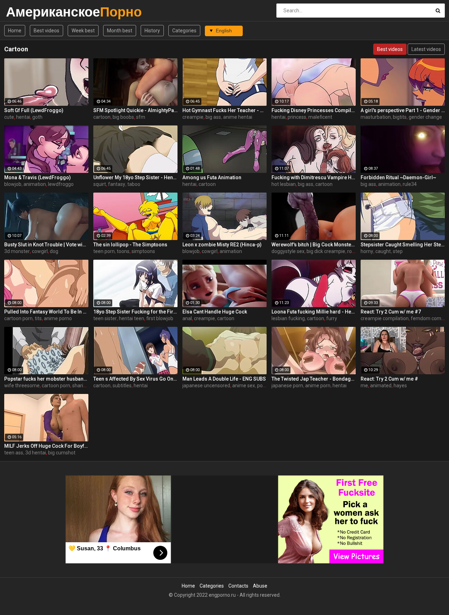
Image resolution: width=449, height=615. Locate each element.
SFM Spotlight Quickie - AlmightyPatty (135, 110)
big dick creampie (326, 251)
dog (54, 251)
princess (297, 117)
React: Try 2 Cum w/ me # (389, 379)
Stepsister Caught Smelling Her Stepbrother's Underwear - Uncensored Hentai (403, 244)
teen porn (104, 251)
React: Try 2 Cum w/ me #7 (391, 312)
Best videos (46, 30)
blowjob (12, 184)
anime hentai (237, 117)
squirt (99, 184)
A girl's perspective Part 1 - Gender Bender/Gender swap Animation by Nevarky (403, 110)
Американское (24, 12)
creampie (192, 117)
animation (35, 184)
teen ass (13, 452)
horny (367, 251)
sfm (140, 117)
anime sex (243, 385)
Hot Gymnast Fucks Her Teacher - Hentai (224, 110)
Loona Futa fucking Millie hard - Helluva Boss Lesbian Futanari (314, 312)
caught (383, 251)
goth (37, 117)
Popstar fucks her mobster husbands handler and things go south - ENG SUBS (46, 379)
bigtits (400, 117)
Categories (184, 30)
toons (123, 251)
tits (38, 318)
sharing (80, 385)
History (152, 30)
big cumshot (61, 452)
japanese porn (287, 385)
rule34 (410, 184)
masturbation (376, 117)
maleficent (320, 117)
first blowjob (159, 318)
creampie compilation (385, 318)
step (398, 251)
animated (380, 385)
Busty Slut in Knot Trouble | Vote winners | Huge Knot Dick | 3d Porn (46, 244)
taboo (133, 184)
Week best (83, 30)
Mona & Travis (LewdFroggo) (37, 177)
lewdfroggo (61, 184)
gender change (425, 117)
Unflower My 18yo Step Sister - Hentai (135, 177)
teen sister (105, 318)
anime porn (317, 385)
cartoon (101, 117)
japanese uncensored (206, 385)
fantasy (116, 184)
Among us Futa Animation (211, 177)
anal (187, 318)
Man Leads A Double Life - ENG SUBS (224, 379)
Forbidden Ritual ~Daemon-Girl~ (398, 177)
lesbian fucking (288, 318)
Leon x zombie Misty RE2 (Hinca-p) (222, 244)
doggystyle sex (288, 251)
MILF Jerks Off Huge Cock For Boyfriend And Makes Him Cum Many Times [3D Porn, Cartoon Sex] (46, 446)
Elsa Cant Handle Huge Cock (214, 312)
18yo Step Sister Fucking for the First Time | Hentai (135, 312)
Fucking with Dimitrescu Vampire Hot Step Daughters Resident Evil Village (314, 177)
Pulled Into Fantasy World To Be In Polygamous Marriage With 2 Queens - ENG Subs (46, 312)
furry (331, 318)
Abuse (260, 586)
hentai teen (131, 318)
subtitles (122, 385)
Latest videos (426, 49)
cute (9, 117)
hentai (23, 117)
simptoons (143, 251)
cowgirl (40, 251)
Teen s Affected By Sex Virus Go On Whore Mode (135, 379)
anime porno (58, 318)
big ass (213, 117)
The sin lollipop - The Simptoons (130, 244)
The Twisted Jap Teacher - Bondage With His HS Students (314, 379)
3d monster (17, 251)
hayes (400, 385)
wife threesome (22, 385)
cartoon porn (18, 318)
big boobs (123, 117)
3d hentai (35, 452)
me (364, 385)
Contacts (238, 586)
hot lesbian (284, 184)
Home (14, 30)
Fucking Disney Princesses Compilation (314, 110)
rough (353, 251)
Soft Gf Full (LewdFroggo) (33, 110)
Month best (119, 30)
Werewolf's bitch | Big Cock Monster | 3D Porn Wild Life (314, 244)
